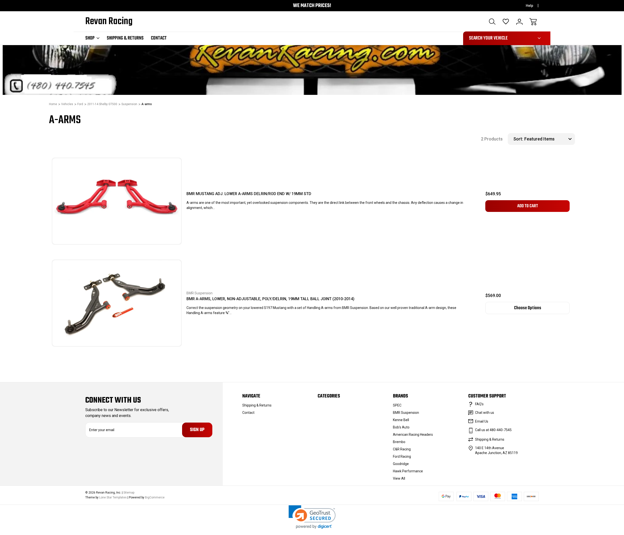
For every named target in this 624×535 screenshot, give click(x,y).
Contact (159, 38)
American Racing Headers (413, 434)
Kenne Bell (401, 420)
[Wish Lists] (505, 21)
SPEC (397, 405)
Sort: (518, 138)
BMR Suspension (406, 413)
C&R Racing (402, 449)
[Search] (492, 21)
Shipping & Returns (125, 38)
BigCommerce (155, 497)
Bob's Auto (401, 427)
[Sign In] (519, 21)
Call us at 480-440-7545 (493, 430)
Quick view (160, 180)
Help (529, 6)
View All (399, 478)
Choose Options (527, 308)
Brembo (399, 442)
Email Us (481, 421)
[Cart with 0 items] (533, 21)
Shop (90, 38)
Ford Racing (402, 456)
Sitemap (128, 492)
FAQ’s (479, 404)
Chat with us (484, 413)
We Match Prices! (312, 6)
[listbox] (549, 139)
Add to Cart (527, 206)
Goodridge (401, 464)
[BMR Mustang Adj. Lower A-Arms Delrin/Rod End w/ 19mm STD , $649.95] (117, 201)
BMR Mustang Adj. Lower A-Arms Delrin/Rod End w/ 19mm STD (248, 193)
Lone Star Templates (113, 497)
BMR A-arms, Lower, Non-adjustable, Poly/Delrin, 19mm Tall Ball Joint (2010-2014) (270, 299)
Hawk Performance (408, 471)
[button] (312, 517)
